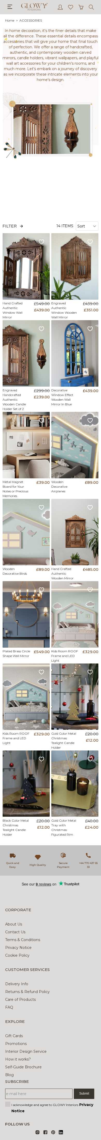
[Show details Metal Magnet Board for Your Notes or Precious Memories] (26, 445)
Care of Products (20, 999)
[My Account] (60, 7)
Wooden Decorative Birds (15, 571)
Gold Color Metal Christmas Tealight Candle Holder (63, 740)
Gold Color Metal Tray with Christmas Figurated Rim (63, 827)
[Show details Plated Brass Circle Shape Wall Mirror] (26, 614)
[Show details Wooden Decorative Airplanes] (75, 445)
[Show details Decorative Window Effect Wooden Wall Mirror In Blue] (75, 353)
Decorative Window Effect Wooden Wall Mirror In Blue (62, 397)
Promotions (16, 1043)
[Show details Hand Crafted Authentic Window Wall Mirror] (26, 266)
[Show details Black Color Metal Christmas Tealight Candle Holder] (26, 783)
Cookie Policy (17, 955)
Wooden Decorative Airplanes (59, 486)
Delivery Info (16, 984)
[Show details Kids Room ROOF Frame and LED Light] (75, 614)
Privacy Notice (18, 947)
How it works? (18, 1059)
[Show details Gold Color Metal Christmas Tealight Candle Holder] (75, 696)
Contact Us (15, 932)
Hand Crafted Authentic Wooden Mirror (62, 573)
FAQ (9, 1007)
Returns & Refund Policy (27, 991)
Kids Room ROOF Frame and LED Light (64, 655)
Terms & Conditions (22, 939)
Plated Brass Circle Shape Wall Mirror (16, 653)
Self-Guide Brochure (23, 1067)
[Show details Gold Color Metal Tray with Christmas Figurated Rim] (75, 783)
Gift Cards (14, 1036)
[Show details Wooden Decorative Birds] (26, 532)
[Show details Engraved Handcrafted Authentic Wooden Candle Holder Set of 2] (26, 353)
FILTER (10, 226)
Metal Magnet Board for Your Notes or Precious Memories (15, 489)
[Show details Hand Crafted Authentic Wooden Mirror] (75, 532)
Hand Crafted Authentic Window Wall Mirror (13, 310)
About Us (13, 924)
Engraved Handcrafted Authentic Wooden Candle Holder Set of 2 (14, 399)
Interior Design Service (26, 1051)
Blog (9, 1074)
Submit (84, 1093)
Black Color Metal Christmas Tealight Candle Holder (16, 827)
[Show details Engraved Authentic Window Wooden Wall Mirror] (75, 266)
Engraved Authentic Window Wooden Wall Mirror (64, 310)
